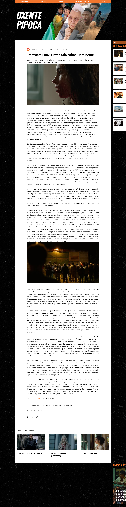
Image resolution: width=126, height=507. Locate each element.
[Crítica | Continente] (95, 442)
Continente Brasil (70, 405)
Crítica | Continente (90, 454)
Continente (57, 405)
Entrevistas (38, 410)
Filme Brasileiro (33, 405)
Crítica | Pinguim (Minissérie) (31, 454)
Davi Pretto (46, 405)
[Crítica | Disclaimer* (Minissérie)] (63, 442)
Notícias (30, 410)
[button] (43, 1)
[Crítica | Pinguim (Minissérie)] (31, 442)
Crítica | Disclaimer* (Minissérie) (59, 455)
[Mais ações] (98, 49)
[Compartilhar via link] (37, 417)
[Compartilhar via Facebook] (27, 417)
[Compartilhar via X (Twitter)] (32, 417)
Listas (118, 487)
